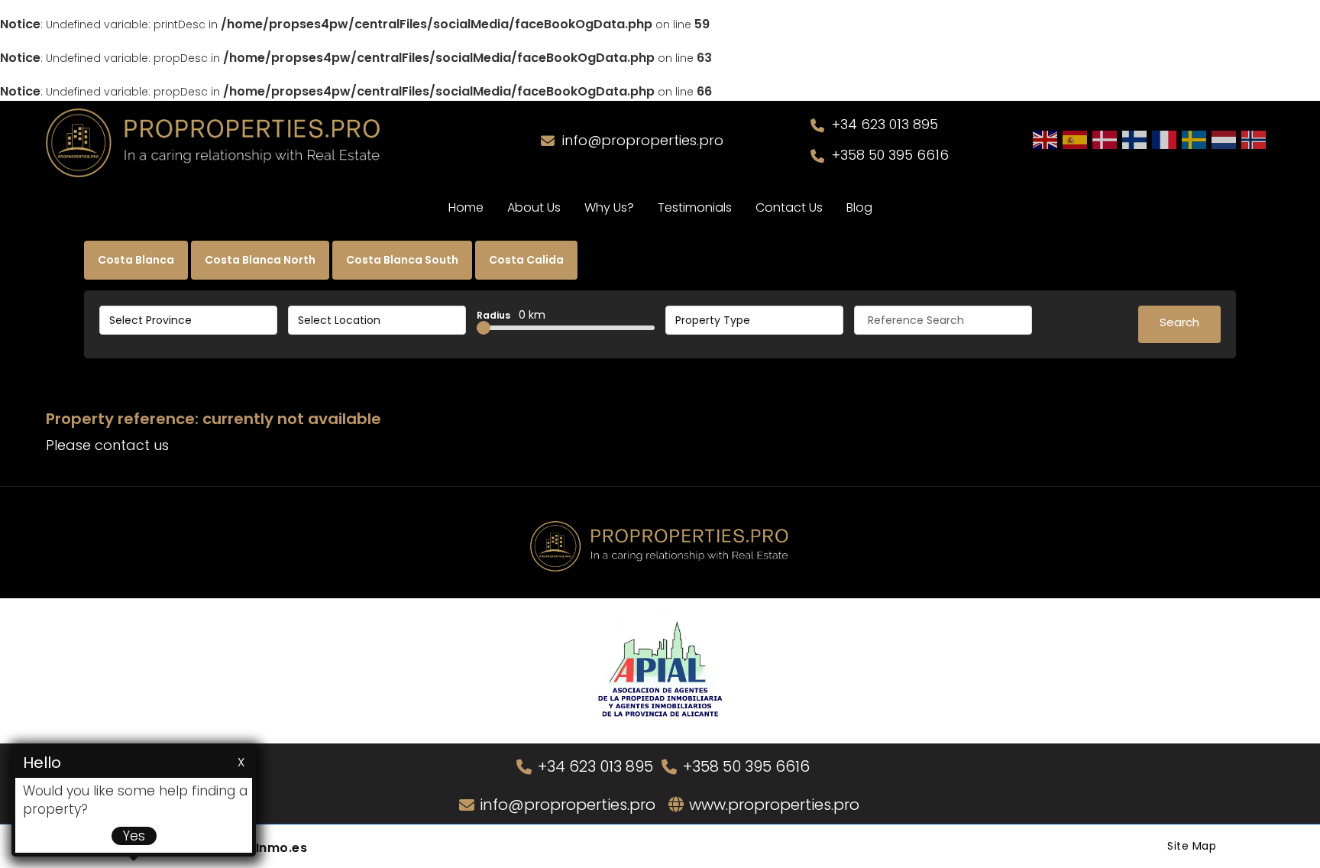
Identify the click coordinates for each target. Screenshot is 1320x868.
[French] (1165, 139)
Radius (511, 314)
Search (1179, 322)
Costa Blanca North (260, 259)
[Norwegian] (1254, 139)
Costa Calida (526, 259)
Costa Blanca (136, 259)
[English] (1046, 139)
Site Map (1191, 845)
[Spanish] (1076, 139)
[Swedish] (1195, 139)
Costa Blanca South (402, 259)
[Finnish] (1135, 139)
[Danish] (1105, 139)
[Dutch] (1225, 139)
